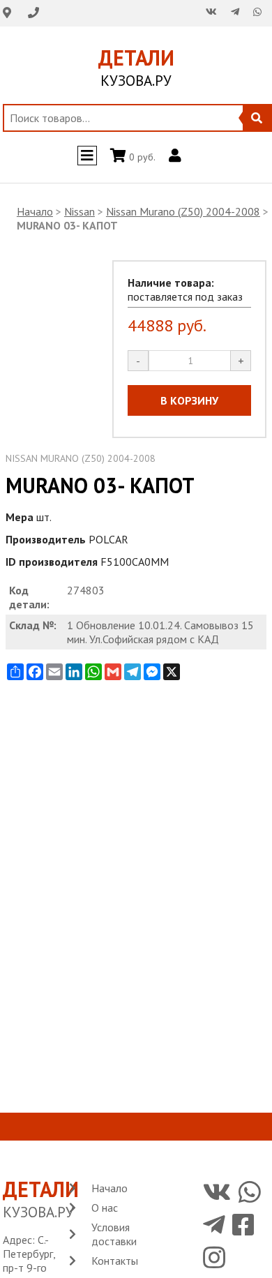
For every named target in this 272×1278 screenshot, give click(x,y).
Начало (35, 211)
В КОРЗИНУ (189, 400)
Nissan (79, 211)
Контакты (114, 1261)
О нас (104, 1208)
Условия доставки (114, 1234)
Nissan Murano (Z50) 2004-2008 (183, 211)
